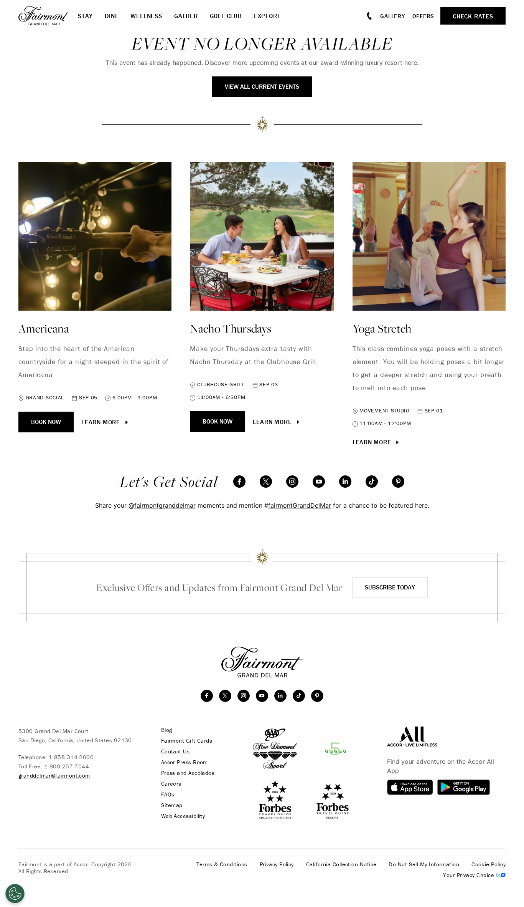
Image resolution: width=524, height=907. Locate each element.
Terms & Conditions (221, 864)
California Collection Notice (341, 864)
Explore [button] (267, 16)
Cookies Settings (474, 875)
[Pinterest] (398, 481)
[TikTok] (372, 481)
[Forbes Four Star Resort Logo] (332, 800)
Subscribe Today (390, 587)
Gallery (392, 16)
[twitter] (266, 481)
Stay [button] (85, 16)
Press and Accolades (188, 773)
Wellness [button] (146, 16)
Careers (171, 783)
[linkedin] (345, 481)
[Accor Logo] (412, 736)
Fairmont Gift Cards (187, 740)
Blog (166, 730)
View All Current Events (262, 86)
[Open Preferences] (15, 893)
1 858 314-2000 (71, 757)
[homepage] (48, 15)
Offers (423, 16)
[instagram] (292, 481)
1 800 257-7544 (66, 766)
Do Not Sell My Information (424, 864)
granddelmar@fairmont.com (54, 775)
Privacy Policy (277, 864)
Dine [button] (112, 16)
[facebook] (239, 481)
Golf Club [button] (226, 16)
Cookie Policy (488, 864)
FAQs (168, 794)
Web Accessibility (183, 816)
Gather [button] (186, 16)
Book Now (46, 421)
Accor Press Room (184, 762)
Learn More (101, 422)
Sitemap (172, 805)
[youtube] (319, 481)
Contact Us (175, 751)
